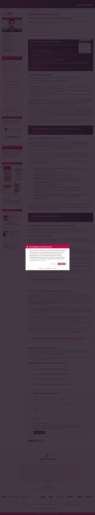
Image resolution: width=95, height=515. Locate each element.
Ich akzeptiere (61, 263)
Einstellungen (53, 263)
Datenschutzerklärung (41, 260)
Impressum (55, 268)
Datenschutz (40, 268)
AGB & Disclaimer (48, 268)
